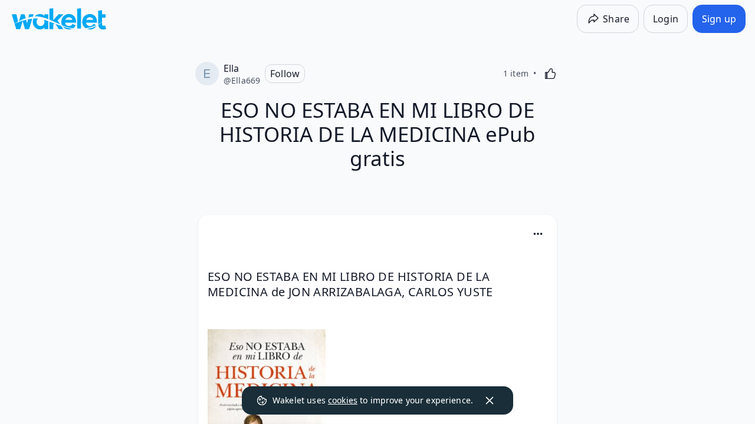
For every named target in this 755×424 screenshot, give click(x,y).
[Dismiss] (489, 400)
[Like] (550, 73)
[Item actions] (537, 233)
